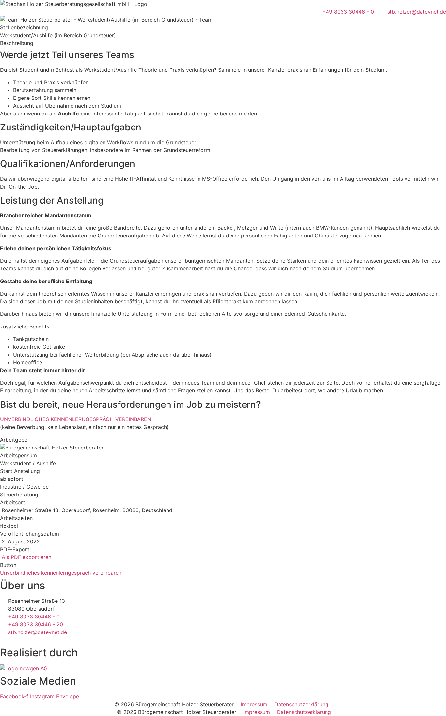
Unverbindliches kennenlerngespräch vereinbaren (60, 573)
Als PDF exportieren (25, 557)
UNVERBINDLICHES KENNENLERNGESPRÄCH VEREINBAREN (75, 419)
